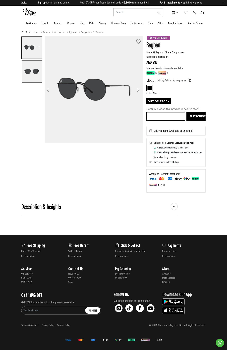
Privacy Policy (48, 325)
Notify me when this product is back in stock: (173, 108)
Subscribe (93, 310)
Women (46, 32)
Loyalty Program (122, 273)
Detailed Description (157, 56)
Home (36, 32)
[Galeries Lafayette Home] (30, 12)
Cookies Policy (63, 325)
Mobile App (26, 281)
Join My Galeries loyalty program (172, 80)
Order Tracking (74, 277)
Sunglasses (86, 32)
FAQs (70, 281)
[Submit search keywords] (159, 12)
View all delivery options (165, 157)
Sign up (37, 2)
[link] (58, 23)
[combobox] (138, 12)
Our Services (27, 273)
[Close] (223, 2)
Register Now (121, 277)
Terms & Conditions (30, 325)
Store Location (168, 278)
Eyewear (73, 32)
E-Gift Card (26, 277)
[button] (31, 23)
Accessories (59, 32)
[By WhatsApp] (220, 343)
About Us (166, 273)
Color (149, 93)
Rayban (153, 44)
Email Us (166, 282)
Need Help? (73, 273)
